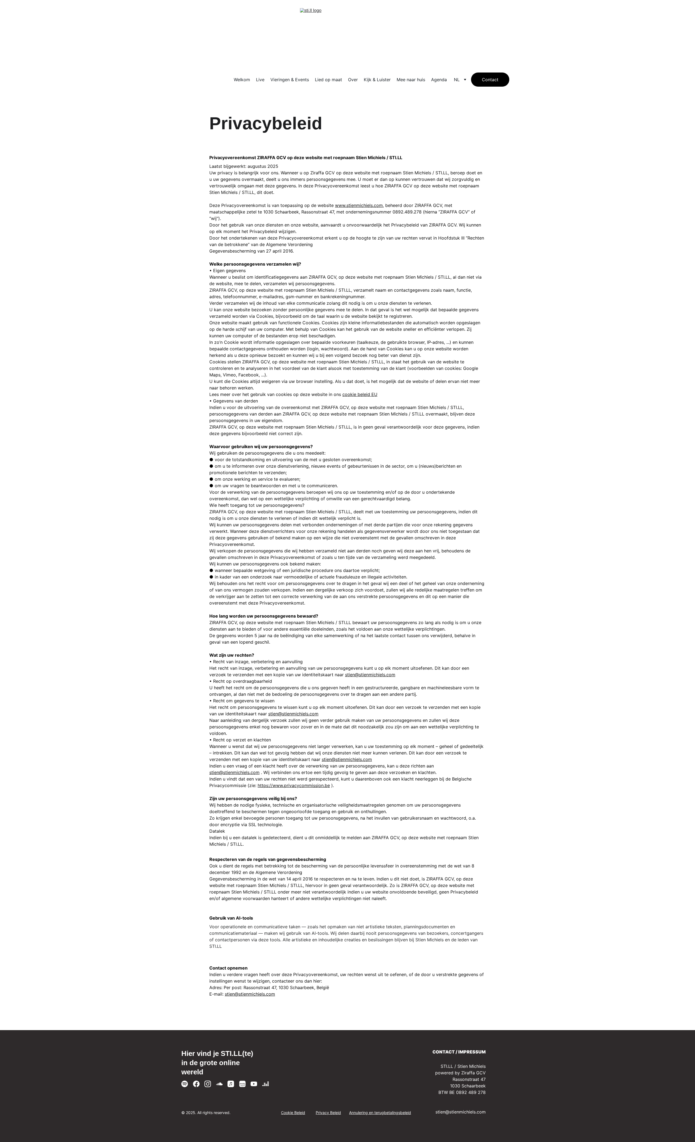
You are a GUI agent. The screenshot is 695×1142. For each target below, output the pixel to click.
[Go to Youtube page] (254, 1084)
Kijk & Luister (377, 79)
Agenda (439, 79)
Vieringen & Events (289, 79)
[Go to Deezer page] (265, 1084)
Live (260, 79)
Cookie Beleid (293, 1112)
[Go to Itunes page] (231, 1084)
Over (353, 79)
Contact (490, 79)
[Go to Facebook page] (196, 1084)
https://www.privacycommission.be (294, 785)
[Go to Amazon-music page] (242, 1084)
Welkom (242, 79)
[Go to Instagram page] (207, 1084)
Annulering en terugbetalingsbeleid (380, 1112)
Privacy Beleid (328, 1112)
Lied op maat (328, 79)
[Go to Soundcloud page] (219, 1084)
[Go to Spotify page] (184, 1084)
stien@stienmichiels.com (370, 674)
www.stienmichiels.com (359, 205)
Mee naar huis (411, 79)
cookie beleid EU (359, 394)
